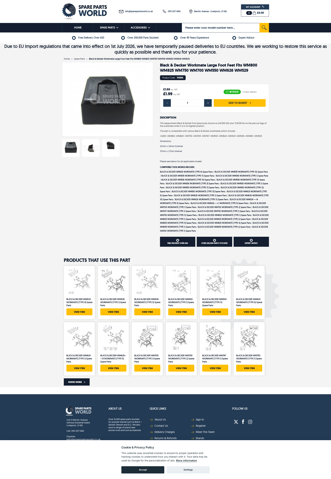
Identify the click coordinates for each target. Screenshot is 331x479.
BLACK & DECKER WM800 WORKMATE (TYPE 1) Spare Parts (225, 215)
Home (67, 58)
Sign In (200, 419)
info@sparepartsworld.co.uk (138, 11)
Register (201, 425)
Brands (200, 438)
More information (186, 460)
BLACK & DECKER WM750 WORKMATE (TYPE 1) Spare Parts (224, 211)
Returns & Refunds (165, 438)
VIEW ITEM (79, 311)
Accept (143, 469)
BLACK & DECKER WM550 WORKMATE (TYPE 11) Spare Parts (192, 187)
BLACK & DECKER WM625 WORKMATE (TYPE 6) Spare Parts (249, 302)
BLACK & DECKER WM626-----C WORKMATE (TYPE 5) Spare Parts (219, 203)
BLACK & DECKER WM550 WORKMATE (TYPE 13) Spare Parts (198, 191)
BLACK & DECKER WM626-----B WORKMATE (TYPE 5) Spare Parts (113, 358)
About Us (115, 408)
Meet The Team (205, 432)
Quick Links (158, 408)
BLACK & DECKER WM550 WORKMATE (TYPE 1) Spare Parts (181, 302)
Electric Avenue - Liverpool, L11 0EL (209, 11)
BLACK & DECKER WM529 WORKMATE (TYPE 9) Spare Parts (186, 171)
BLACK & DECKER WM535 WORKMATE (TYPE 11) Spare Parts (187, 175)
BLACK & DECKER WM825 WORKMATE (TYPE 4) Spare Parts (224, 223)
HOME (78, 27)
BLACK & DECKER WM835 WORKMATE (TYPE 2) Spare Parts (224, 227)
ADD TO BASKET (239, 103)
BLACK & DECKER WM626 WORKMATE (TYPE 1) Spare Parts (200, 195)
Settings (188, 469)
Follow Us (240, 408)
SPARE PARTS (107, 27)
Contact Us (161, 425)
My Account (253, 6)
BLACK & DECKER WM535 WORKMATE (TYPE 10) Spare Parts (241, 171)
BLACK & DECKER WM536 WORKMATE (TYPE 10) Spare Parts (188, 179)
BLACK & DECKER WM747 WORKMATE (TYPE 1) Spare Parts (215, 358)
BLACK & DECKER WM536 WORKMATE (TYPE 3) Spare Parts (192, 183)
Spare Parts (79, 58)
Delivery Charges (164, 432)
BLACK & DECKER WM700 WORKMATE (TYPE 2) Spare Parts (224, 207)
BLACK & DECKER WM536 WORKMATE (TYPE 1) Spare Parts (242, 175)
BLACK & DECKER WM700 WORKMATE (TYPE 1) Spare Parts (147, 358)
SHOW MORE (76, 382)
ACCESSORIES (139, 27)
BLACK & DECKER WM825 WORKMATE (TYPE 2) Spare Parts (224, 219)
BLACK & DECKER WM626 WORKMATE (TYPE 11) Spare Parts (201, 199)
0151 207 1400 (173, 11)
